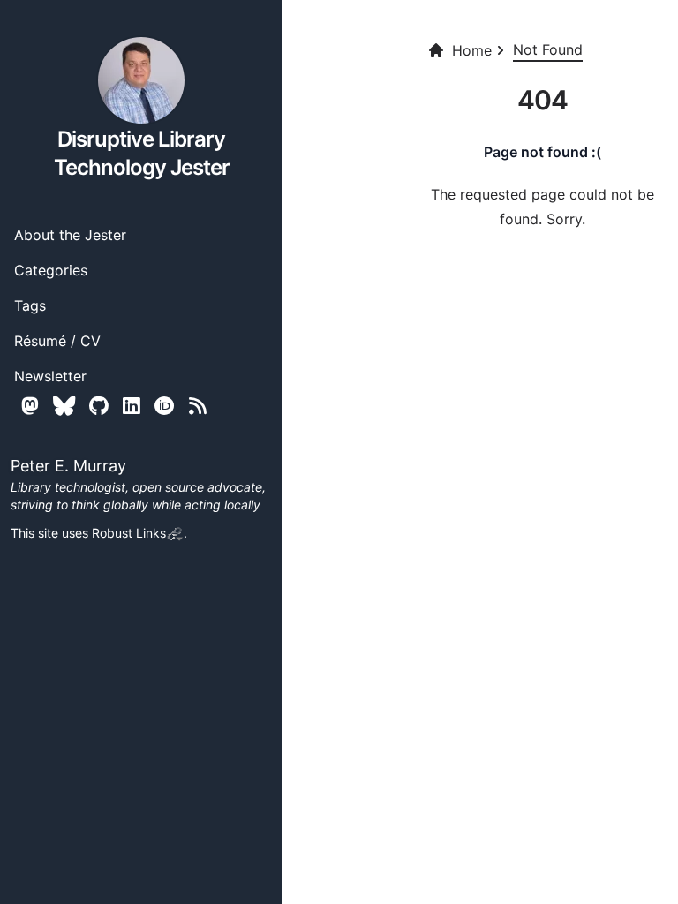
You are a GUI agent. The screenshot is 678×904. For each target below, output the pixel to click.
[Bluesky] (64, 405)
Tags (30, 305)
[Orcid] (164, 405)
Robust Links (129, 532)
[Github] (99, 405)
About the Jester (70, 235)
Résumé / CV (57, 341)
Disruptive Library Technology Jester (142, 153)
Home (472, 50)
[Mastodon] (30, 405)
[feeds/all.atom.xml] (198, 405)
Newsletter (50, 376)
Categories (50, 270)
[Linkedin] (131, 405)
